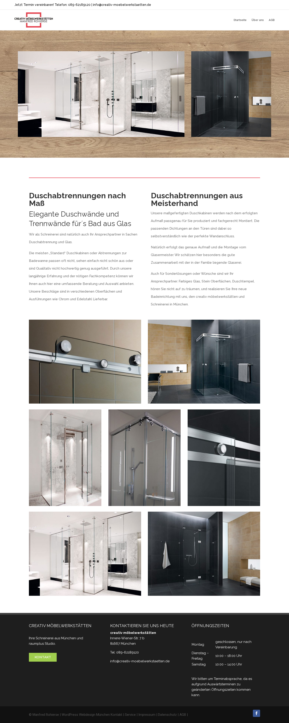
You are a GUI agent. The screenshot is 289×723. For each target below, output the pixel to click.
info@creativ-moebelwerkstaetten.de (122, 5)
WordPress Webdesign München (86, 715)
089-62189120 (79, 5)
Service (130, 715)
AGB (272, 20)
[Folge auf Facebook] (256, 713)
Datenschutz (167, 715)
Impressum (146, 715)
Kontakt (43, 657)
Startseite (240, 20)
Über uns (258, 20)
